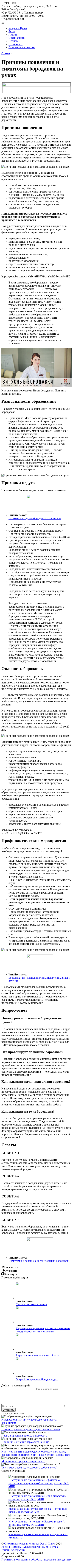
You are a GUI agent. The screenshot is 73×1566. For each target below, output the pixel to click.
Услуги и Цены (18, 28)
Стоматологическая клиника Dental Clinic (29, 1543)
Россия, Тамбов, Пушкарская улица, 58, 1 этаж (29, 8)
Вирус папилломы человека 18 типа (37, 1355)
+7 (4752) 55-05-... (22, 12)
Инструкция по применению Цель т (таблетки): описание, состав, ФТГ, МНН (37, 1497)
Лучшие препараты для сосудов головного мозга (30, 1429)
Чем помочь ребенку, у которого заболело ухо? (29, 1467)
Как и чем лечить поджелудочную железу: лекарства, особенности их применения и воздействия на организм (35, 1453)
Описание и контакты (22, 47)
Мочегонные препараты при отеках (23, 1461)
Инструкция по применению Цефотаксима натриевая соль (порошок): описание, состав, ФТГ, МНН (39, 1483)
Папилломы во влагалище (31, 1304)
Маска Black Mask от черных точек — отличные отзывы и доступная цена (38, 1510)
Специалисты (17, 37)
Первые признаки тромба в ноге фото (24, 1435)
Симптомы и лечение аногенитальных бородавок (39, 1260)
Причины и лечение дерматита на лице (25, 1441)
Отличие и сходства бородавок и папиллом (35, 518)
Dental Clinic (8, 2)
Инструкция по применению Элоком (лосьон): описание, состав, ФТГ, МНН (37, 1523)
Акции (13, 34)
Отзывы (13, 40)
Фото (12, 31)
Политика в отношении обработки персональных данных (36, 1559)
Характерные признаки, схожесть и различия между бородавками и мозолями (43, 1330)
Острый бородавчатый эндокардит (37, 1379)
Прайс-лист (16, 44)
